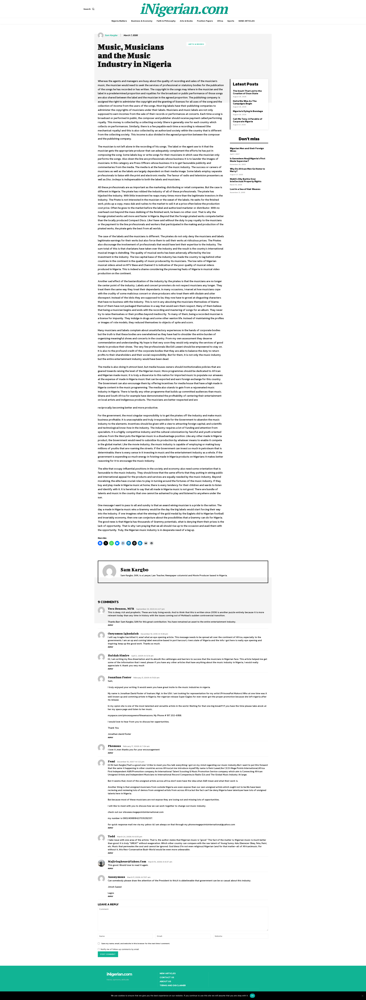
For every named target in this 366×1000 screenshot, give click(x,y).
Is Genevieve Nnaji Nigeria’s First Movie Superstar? (247, 160)
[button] (89, 9)
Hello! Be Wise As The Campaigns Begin (245, 102)
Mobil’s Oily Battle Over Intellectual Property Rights (245, 180)
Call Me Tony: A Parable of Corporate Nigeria (247, 120)
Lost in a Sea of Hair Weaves (245, 189)
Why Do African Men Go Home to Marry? (247, 170)
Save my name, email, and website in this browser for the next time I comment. (135, 943)
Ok (252, 995)
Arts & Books (196, 44)
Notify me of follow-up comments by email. (120, 949)
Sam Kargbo (111, 35)
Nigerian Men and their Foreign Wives (247, 150)
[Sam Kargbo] (101, 35)
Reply (110, 625)
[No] (362, 995)
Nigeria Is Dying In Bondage (248, 111)
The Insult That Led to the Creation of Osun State (247, 92)
